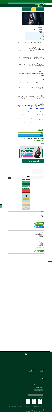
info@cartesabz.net (41, 217)
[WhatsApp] (1, 207)
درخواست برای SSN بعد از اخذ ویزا (40, 38)
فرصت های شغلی (41, 377)
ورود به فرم (45, 4)
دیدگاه (43, 174)
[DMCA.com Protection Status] (40, 409)
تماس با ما (42, 368)
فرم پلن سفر (32, 372)
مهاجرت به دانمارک (41, 241)
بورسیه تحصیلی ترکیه (41, 241)
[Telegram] (1, 205)
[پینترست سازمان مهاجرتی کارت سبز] (20, 374)
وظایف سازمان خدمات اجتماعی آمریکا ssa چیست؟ (39, 33)
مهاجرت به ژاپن (41, 239)
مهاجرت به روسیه (41, 243)
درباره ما (42, 369)
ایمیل (36, 175)
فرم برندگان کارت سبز (31, 377)
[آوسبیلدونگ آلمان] (26, 191)
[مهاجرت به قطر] (26, 186)
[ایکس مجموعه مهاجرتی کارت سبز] (18, 372)
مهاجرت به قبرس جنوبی (41, 240)
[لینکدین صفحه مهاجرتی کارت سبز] (20, 372)
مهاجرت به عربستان (41, 236)
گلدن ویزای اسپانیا (41, 242)
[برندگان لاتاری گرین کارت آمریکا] (41, 229)
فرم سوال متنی (32, 368)
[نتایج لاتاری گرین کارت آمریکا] (39, 227)
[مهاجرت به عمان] (26, 182)
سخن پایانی (42, 39)
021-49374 (35, 383)
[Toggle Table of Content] (43, 32)
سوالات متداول (42, 378)
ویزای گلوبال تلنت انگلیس (40, 235)
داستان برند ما (42, 370)
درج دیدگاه (37, 26)
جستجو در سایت (41, 379)
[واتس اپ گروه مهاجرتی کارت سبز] (20, 370)
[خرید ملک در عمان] (26, 206)
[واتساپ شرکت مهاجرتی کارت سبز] (39, 252)
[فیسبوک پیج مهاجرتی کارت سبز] (18, 374)
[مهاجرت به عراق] (26, 188)
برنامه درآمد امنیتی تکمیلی (41, 36)
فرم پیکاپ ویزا (32, 370)
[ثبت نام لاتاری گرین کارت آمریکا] (39, 224)
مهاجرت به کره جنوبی (41, 236)
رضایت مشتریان (41, 373)
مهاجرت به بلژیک (41, 240)
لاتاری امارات (42, 245)
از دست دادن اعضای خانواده (41, 35)
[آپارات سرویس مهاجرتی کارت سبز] (17, 370)
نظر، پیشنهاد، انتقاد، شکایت (41, 376)
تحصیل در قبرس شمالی (41, 232)
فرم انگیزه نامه (32, 373)
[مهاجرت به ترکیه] (26, 180)
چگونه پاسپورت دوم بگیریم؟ (40, 245)
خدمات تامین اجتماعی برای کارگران (40, 37)
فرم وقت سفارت (32, 369)
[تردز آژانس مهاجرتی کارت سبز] (17, 372)
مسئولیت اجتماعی (41, 371)
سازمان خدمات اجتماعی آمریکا (39, 25)
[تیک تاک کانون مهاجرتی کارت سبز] (17, 374)
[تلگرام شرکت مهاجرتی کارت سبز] (41, 248)
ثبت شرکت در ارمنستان (41, 233)
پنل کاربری (42, 367)
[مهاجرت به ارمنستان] (26, 184)
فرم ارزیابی (32, 367)
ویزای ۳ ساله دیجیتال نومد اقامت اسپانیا (39, 234)
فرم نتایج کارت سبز (31, 376)
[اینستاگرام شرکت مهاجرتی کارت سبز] (40, 247)
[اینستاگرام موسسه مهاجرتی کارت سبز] (18, 367)
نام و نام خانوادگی (42, 142)
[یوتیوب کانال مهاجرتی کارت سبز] (18, 370)
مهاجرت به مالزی (41, 237)
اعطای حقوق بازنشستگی (41, 34)
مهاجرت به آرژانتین (41, 238)
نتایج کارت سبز (41, 394)
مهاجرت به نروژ (41, 235)
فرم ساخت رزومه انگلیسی (31, 371)
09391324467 (41, 215)
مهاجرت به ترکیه (41, 244)
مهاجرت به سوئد (41, 237)
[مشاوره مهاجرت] (31, 9)
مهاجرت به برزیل (41, 238)
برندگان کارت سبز (36, 394)
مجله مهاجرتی (42, 372)
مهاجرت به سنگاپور (41, 239)
